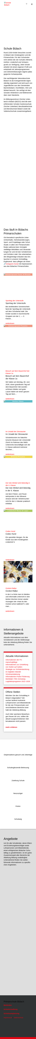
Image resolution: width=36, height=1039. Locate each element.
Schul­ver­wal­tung (10, 1009)
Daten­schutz (18, 1018)
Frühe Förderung (13, 974)
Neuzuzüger (18, 793)
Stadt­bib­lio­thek (12, 954)
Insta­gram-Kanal (12, 264)
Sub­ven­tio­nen (12, 925)
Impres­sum (8, 1018)
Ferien (18, 806)
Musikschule (11, 984)
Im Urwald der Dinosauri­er (16, 431)
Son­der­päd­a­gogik (14, 885)
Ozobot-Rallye (12, 591)
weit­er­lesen (10, 323)
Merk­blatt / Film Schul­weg (15, 679)
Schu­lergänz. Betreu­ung (17, 875)
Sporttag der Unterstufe (16, 303)
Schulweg (18, 819)
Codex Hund (10, 531)
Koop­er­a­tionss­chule (15, 964)
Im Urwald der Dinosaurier (17, 434)
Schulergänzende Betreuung (18, 768)
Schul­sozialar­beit (13, 935)
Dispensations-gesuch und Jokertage (18, 755)
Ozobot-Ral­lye (11, 588)
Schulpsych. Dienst (14, 905)
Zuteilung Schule (18, 780)
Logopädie (10, 945)
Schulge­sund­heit (13, 895)
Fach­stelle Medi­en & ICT (17, 915)
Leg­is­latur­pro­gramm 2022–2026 (18, 681)
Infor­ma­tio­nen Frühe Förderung (18, 677)
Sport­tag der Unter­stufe (15, 301)
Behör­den (8, 1005)
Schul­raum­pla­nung (13, 674)
